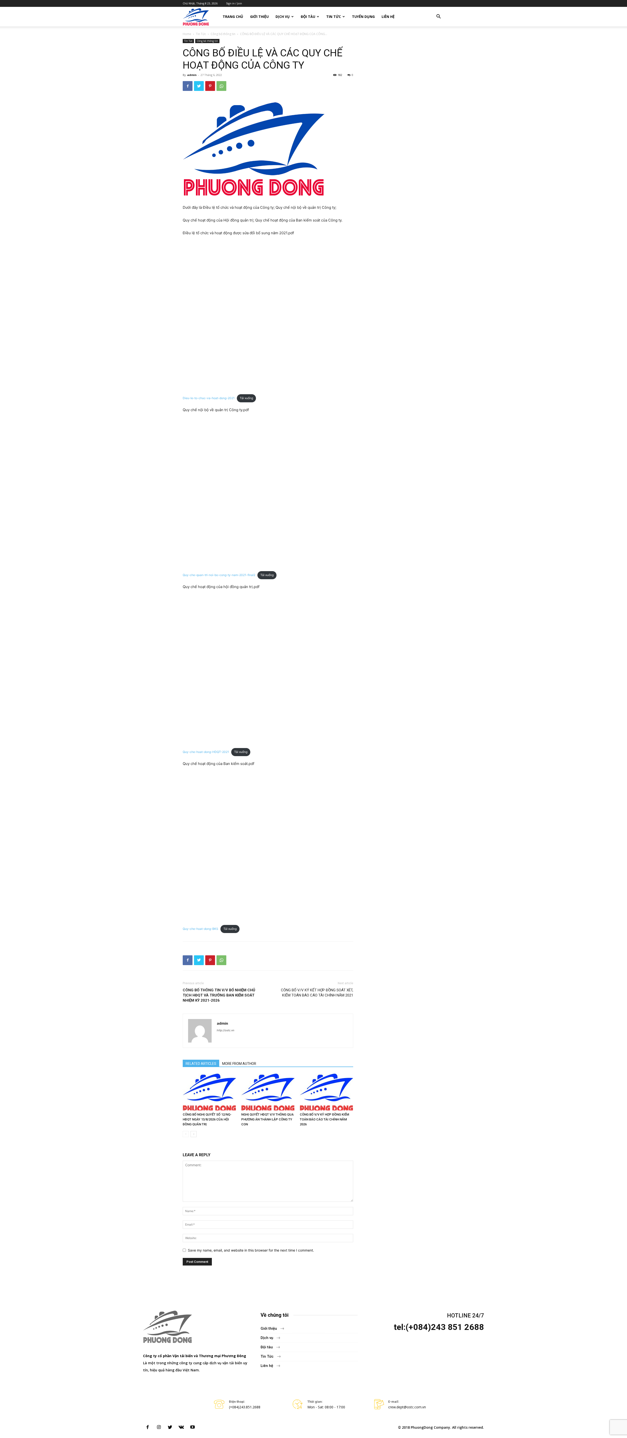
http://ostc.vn (225, 1030)
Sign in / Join (234, 3)
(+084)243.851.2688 (244, 1407)
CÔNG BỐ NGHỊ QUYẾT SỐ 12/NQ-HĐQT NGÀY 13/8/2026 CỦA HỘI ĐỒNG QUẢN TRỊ (207, 1119)
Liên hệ (388, 16)
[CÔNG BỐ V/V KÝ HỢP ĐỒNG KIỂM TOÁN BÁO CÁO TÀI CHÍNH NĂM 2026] (326, 1092)
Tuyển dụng (363, 16)
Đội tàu (308, 16)
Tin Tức (333, 16)
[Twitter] (199, 86)
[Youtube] (192, 1427)
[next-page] (194, 1134)
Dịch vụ (283, 16)
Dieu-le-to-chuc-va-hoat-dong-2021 (209, 398)
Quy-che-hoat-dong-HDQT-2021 (206, 752)
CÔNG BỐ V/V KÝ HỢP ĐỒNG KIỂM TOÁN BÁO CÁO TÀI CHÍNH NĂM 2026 (324, 1119)
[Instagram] (158, 1427)
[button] (438, 17)
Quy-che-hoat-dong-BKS (200, 929)
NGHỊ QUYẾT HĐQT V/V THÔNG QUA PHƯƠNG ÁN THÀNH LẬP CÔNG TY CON (267, 1119)
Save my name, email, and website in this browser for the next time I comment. (251, 1250)
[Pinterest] (210, 86)
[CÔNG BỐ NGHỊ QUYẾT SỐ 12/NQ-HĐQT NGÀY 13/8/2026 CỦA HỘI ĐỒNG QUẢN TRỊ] (209, 1092)
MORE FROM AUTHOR (239, 1064)
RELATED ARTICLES (201, 1064)
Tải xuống (246, 398)
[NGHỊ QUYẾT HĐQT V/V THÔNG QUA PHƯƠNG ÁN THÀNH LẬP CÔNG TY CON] (268, 1092)
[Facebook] (188, 86)
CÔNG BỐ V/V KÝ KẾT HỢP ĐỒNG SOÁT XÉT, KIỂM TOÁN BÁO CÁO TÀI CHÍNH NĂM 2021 (317, 992)
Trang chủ (233, 16)
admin (192, 75)
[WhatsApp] (221, 86)
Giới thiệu (259, 16)
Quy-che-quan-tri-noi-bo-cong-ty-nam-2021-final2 (219, 575)
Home (187, 34)
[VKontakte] (181, 1427)
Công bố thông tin (223, 34)
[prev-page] (186, 1134)
